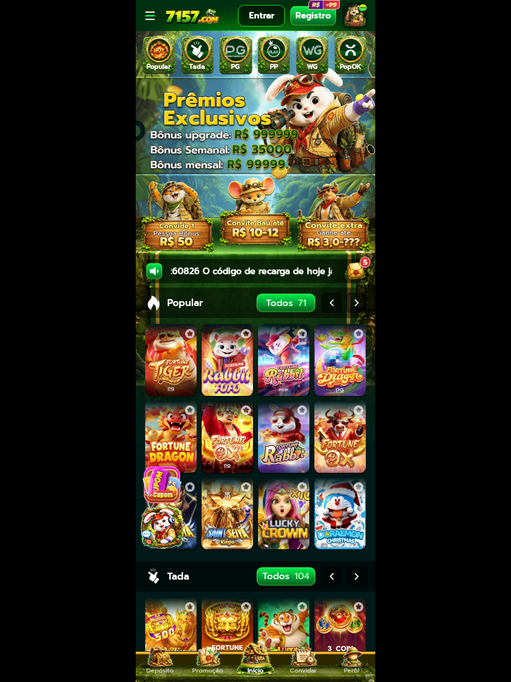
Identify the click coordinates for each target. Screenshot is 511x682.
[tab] (159, 55)
